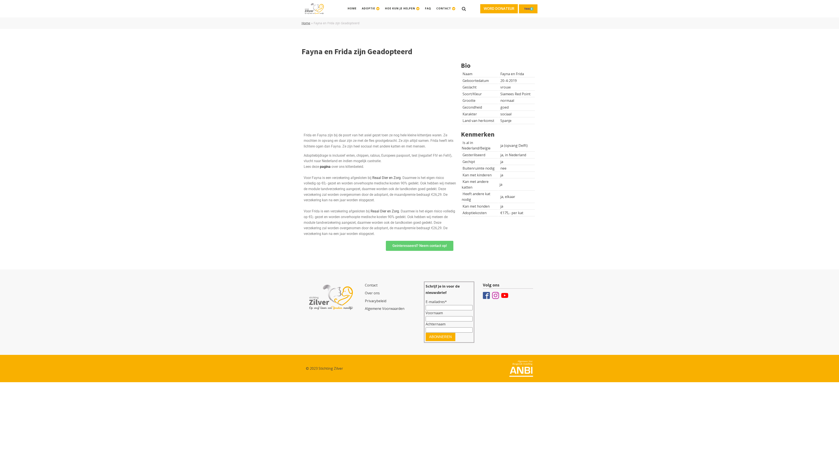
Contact (443, 8)
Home (352, 8)
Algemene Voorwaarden (384, 308)
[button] (499, 8)
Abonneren (440, 337)
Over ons (372, 293)
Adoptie (368, 8)
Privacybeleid (375, 300)
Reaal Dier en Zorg (386, 178)
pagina (325, 167)
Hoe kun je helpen (400, 8)
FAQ (428, 8)
